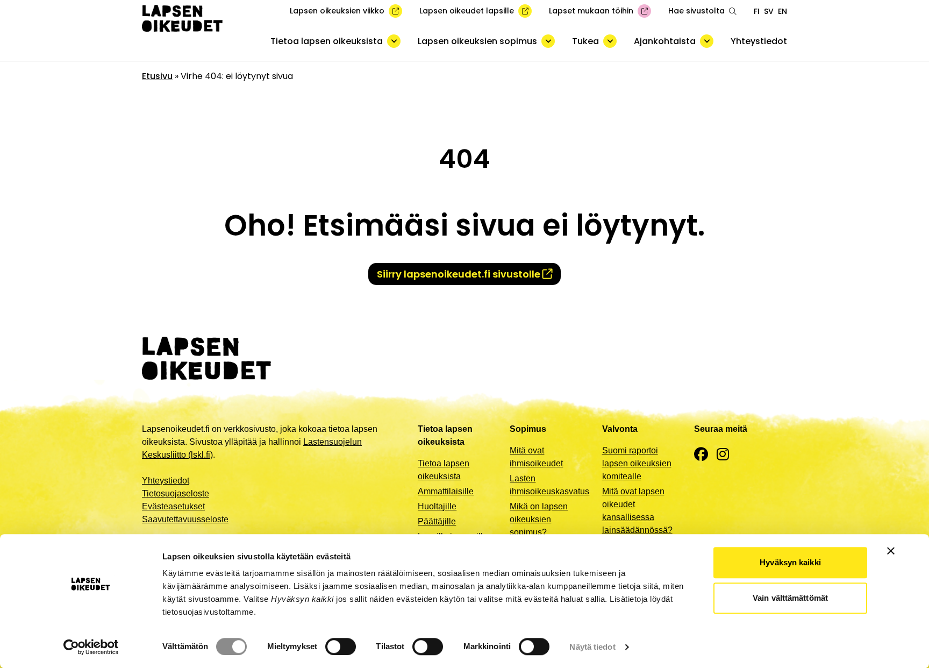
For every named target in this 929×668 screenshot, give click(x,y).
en (782, 11)
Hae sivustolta (696, 10)
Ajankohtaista (665, 41)
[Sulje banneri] (891, 551)
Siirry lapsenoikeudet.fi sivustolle (458, 274)
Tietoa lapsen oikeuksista (326, 41)
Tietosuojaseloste (175, 493)
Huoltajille (437, 506)
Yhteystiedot (759, 41)
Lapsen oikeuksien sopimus (477, 41)
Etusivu (157, 76)
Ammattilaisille (446, 491)
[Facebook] (701, 454)
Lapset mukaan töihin (591, 10)
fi (757, 11)
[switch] (340, 646)
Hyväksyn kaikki (790, 562)
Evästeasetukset (173, 506)
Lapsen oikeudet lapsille (466, 10)
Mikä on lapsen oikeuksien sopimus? (539, 519)
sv (769, 11)
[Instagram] (723, 454)
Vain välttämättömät (790, 597)
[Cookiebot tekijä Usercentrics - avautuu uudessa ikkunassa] (91, 647)
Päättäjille (437, 521)
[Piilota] (394, 41)
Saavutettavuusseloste (185, 519)
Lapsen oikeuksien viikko (337, 10)
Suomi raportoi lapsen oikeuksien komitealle (636, 463)
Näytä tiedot (592, 646)
